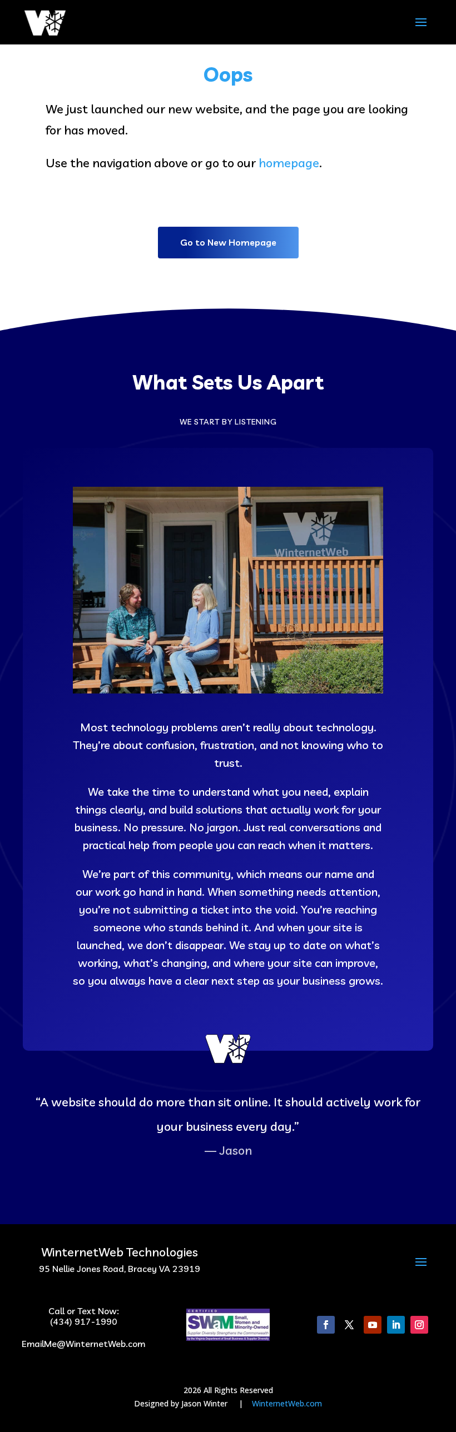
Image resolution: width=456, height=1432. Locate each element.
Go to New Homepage (228, 242)
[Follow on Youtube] (372, 1325)
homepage (289, 163)
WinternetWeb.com (287, 1403)
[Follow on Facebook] (326, 1325)
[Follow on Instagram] (419, 1325)
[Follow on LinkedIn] (396, 1325)
